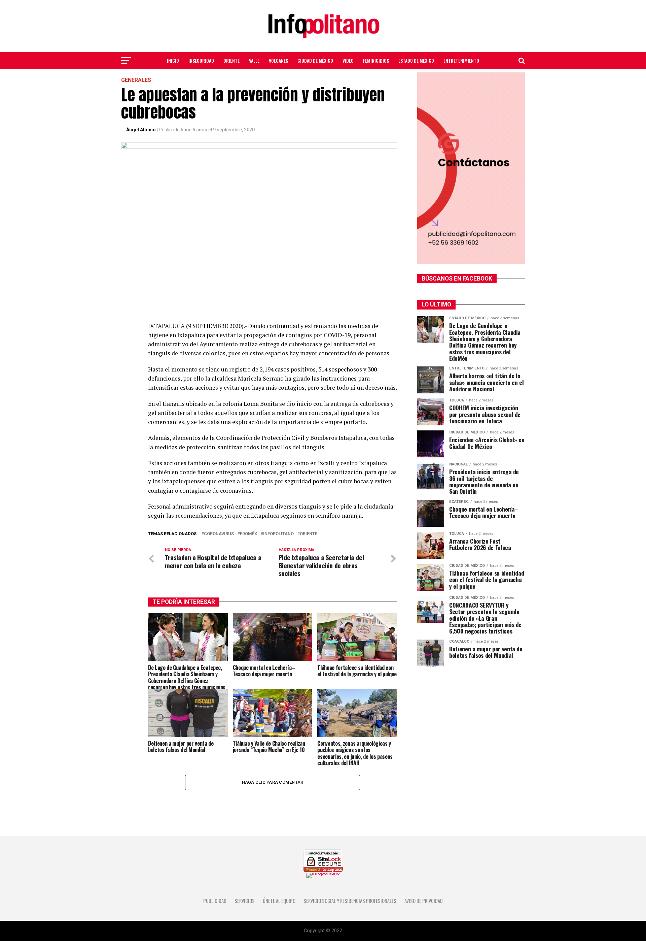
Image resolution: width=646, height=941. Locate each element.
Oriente (231, 60)
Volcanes (278, 60)
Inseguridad (201, 60)
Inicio (173, 60)
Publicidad (214, 900)
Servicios (245, 900)
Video (348, 60)
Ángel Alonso (141, 129)
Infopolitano (278, 534)
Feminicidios (376, 60)
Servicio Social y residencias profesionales (349, 900)
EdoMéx (248, 534)
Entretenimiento (461, 60)
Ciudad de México (315, 60)
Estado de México (416, 60)
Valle (254, 60)
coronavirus (219, 534)
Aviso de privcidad (423, 900)
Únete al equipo (279, 900)
